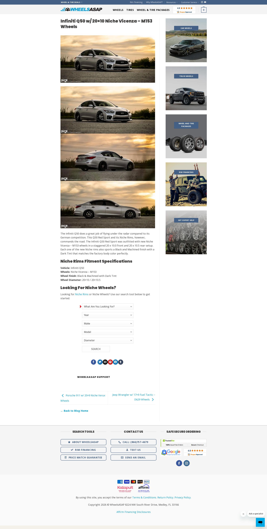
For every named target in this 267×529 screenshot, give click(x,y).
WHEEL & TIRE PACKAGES (153, 10)
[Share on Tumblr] (120, 362)
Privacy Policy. (183, 497)
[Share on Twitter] (100, 362)
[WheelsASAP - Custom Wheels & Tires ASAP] (81, 9)
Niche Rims (81, 294)
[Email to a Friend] (105, 362)
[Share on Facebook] (93, 362)
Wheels (118, 10)
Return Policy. (165, 497)
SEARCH (96, 349)
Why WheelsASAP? (154, 2)
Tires (130, 10)
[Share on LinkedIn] (115, 362)
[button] (204, 10)
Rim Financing (136, 2)
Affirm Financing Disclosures (134, 512)
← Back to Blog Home (74, 410)
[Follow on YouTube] (205, 2)
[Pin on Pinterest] (110, 362)
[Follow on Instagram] (202, 2)
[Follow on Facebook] (179, 463)
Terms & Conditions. (144, 497)
